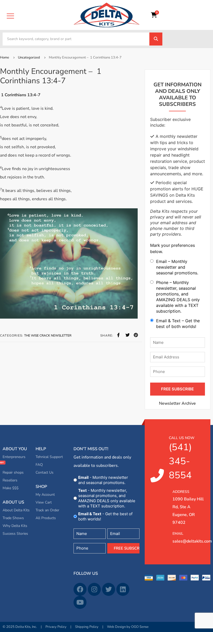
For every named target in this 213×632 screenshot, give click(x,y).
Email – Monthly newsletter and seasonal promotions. (177, 267)
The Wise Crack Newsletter (47, 335)
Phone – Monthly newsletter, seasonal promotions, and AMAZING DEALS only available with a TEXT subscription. (178, 297)
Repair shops (13, 472)
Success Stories (15, 533)
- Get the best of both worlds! (105, 516)
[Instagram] (94, 589)
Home (4, 57)
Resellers (10, 480)
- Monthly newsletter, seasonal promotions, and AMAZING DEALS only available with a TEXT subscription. (106, 498)
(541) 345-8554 (181, 458)
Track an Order (47, 510)
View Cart (44, 502)
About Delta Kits (16, 510)
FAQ (39, 464)
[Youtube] (80, 602)
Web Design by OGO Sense (128, 626)
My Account (45, 494)
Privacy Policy (55, 626)
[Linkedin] (122, 589)
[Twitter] (108, 589)
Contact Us (45, 472)
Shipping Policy (86, 626)
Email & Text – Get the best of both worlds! (178, 323)
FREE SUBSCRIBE (177, 388)
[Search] (155, 39)
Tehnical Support (49, 456)
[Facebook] (80, 589)
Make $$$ (10, 488)
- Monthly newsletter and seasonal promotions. (103, 480)
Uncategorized (29, 57)
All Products (46, 517)
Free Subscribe (126, 548)
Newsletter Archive (177, 403)
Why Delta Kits (15, 525)
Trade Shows (13, 517)
